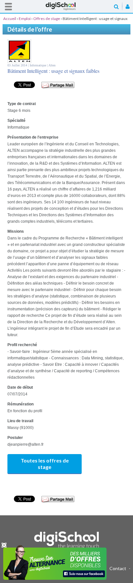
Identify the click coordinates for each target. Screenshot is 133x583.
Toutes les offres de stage (45, 463)
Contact (117, 568)
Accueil (66, 6)
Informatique (38, 65)
